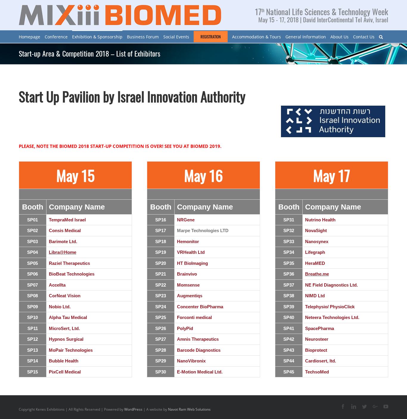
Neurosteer (316, 339)
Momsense (188, 284)
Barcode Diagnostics (198, 350)
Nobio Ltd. (60, 306)
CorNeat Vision (64, 295)
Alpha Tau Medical (68, 317)
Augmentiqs (189, 295)
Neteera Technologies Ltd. (332, 317)
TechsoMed (317, 371)
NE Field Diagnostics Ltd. (331, 284)
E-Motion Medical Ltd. (200, 371)
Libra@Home (62, 252)
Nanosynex (316, 241)
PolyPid (185, 328)
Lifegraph (315, 252)
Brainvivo (187, 273)
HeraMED (315, 263)
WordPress (133, 409)
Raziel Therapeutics (69, 263)
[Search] (381, 36)
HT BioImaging (192, 263)
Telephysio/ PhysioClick (330, 306)
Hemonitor (188, 241)
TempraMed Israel (67, 219)
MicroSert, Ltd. (64, 328)
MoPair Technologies (71, 350)
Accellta (57, 284)
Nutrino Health (320, 219)
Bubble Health (63, 360)
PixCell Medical (65, 371)
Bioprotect (316, 350)
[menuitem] (29, 36)
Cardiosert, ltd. (320, 360)
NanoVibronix (191, 360)
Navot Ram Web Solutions (189, 409)
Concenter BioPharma (200, 306)
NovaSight (316, 230)
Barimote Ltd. (63, 241)
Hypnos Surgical (66, 339)
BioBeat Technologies (71, 273)
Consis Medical (65, 230)
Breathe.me (317, 273)
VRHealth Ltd (191, 252)
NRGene (186, 219)
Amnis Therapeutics (198, 339)
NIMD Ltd (315, 295)
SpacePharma (319, 328)
